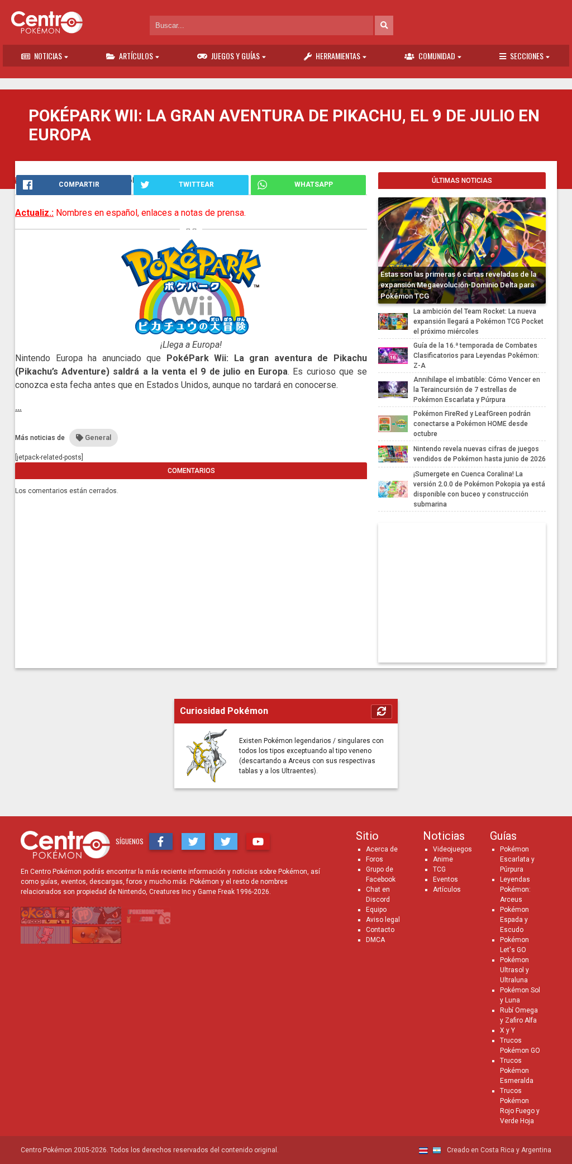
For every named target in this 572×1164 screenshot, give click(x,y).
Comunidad (437, 55)
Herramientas (338, 55)
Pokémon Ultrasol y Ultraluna (514, 970)
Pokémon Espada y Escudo (514, 920)
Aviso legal (383, 920)
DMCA (375, 940)
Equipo (376, 910)
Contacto (380, 930)
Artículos (136, 55)
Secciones (526, 55)
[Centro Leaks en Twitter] (225, 841)
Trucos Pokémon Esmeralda (516, 1071)
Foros (374, 859)
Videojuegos (452, 849)
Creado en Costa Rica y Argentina (498, 1150)
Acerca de (382, 849)
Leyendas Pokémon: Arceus (515, 889)
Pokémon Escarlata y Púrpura (517, 859)
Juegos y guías (235, 55)
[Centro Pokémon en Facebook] (161, 841)
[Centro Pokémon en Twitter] (193, 841)
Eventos (445, 879)
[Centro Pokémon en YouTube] (258, 841)
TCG (439, 869)
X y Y (507, 1030)
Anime (443, 859)
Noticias (48, 55)
